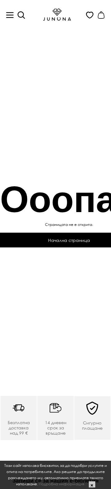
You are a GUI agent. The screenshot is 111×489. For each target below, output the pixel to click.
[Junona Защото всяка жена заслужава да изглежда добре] (57, 14)
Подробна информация (61, 483)
